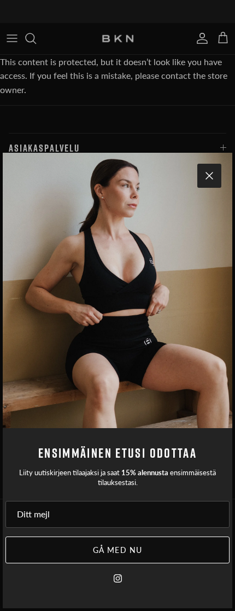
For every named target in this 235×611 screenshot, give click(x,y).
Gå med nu (117, 550)
